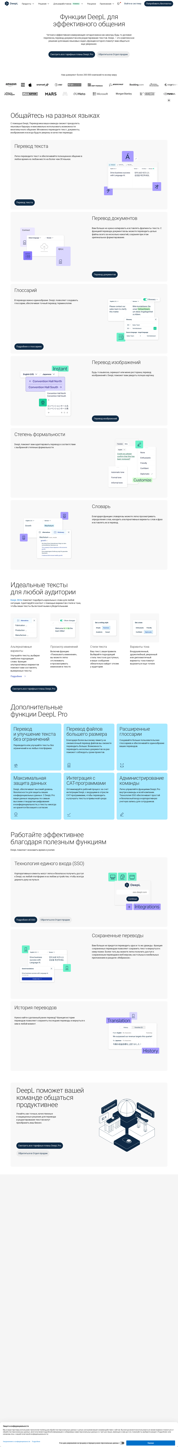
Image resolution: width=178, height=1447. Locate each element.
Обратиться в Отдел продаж (113, 54)
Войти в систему (132, 3)
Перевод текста (24, 202)
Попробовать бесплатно (158, 3)
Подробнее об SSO (25, 919)
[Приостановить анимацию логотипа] (169, 100)
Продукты (26, 4)
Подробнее (16, 676)
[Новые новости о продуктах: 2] (118, 4)
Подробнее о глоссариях (29, 346)
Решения (42, 4)
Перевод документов (105, 274)
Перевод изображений (105, 418)
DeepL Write (16, 600)
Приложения (105, 4)
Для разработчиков (66, 4)
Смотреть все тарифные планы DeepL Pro (71, 54)
